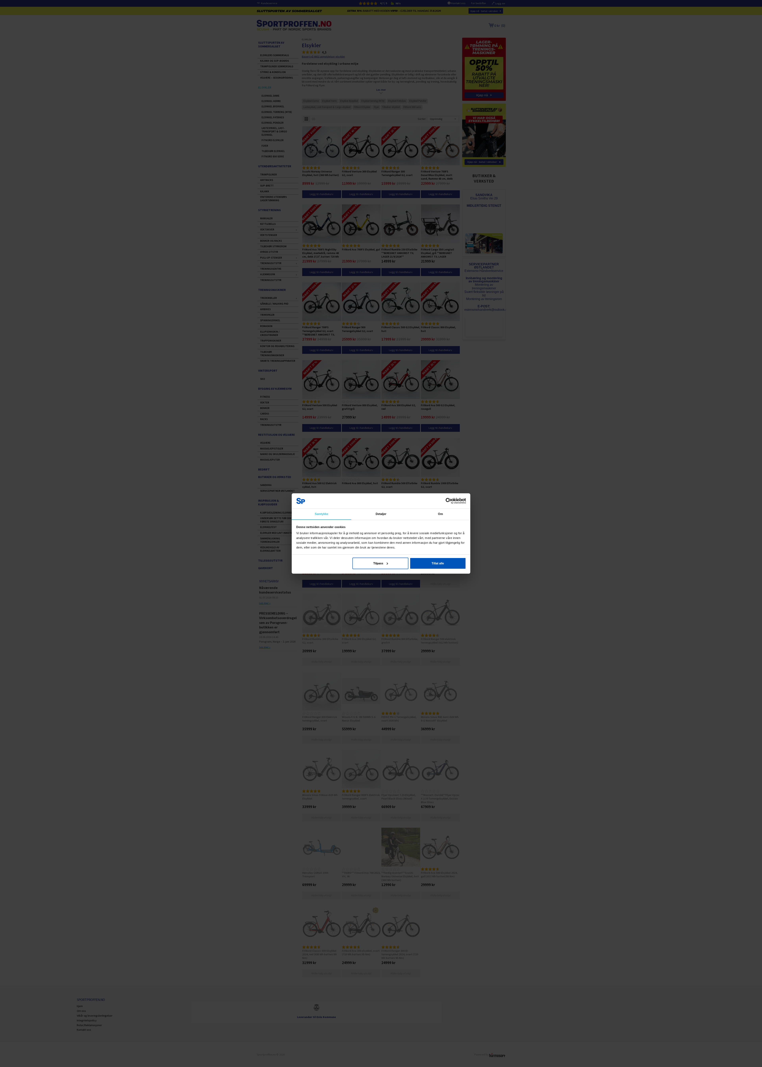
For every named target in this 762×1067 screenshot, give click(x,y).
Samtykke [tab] (321, 514)
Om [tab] (440, 514)
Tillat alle (438, 563)
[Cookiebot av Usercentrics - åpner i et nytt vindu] (448, 501)
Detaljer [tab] (381, 514)
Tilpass (378, 563)
